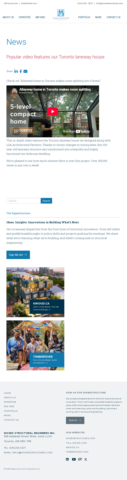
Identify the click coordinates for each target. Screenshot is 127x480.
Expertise (25, 17)
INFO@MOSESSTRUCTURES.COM (32, 452)
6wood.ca (72, 447)
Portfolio (84, 17)
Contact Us (113, 17)
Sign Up (73, 420)
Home (7, 393)
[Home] (61, 13)
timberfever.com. (77, 452)
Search (46, 201)
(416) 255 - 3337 (85, 3)
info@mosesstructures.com (109, 3)
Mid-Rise (40, 17)
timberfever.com (29, 3)
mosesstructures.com (80, 438)
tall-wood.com (11, 3)
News (98, 17)
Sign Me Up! (16, 254)
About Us (8, 17)
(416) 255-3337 (17, 447)
